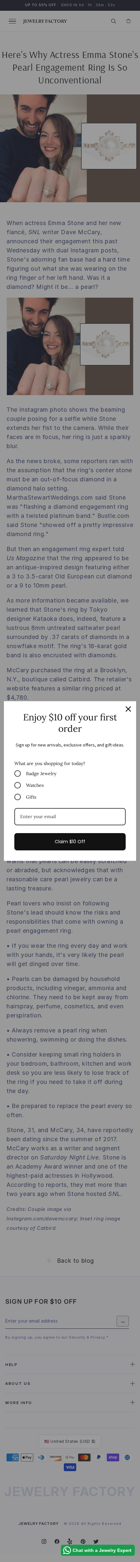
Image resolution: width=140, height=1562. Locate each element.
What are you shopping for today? (49, 763)
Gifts (31, 797)
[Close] (128, 709)
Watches (35, 785)
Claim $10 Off (70, 841)
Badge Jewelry (41, 773)
